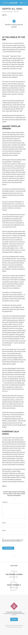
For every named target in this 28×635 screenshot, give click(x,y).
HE (22, 3)
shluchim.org (14, 614)
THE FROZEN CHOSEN (14, 574)
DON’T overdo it (14, 585)
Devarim (6, 11)
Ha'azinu (10, 11)
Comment (4, 502)
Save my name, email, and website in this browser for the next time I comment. (12, 540)
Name (4, 522)
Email (4, 530)
